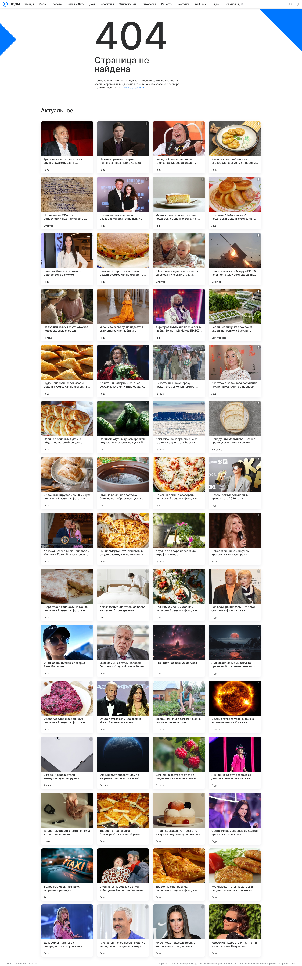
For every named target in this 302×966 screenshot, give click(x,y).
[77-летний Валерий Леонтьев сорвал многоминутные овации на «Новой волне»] (123, 371)
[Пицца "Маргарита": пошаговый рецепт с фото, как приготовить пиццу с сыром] (123, 539)
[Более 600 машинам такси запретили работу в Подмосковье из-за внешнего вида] (67, 874)
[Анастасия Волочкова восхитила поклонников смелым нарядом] (235, 371)
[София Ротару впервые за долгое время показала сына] (235, 819)
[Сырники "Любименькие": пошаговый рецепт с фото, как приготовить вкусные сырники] (235, 203)
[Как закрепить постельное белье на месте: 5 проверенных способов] (123, 595)
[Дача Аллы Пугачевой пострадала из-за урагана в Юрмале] (67, 930)
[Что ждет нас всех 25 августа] (179, 651)
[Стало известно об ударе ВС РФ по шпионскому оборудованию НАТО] (235, 259)
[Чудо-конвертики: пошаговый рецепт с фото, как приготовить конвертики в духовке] (67, 371)
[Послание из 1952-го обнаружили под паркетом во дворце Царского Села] (67, 203)
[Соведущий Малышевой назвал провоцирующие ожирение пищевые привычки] (235, 427)
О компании (20, 963)
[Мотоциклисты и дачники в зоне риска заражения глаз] (179, 707)
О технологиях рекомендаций (186, 963)
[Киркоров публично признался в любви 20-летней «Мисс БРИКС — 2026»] (179, 315)
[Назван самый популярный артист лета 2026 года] (235, 483)
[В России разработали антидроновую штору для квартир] (67, 763)
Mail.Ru (7, 963)
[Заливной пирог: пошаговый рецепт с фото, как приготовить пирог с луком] (123, 259)
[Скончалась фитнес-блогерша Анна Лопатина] (67, 651)
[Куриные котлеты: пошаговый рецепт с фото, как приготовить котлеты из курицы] (235, 874)
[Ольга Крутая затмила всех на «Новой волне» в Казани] (123, 707)
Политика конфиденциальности (220, 963)
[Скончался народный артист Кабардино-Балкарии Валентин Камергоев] (123, 874)
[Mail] (5, 4)
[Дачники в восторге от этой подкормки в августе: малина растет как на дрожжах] (179, 763)
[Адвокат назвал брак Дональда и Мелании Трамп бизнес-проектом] (67, 539)
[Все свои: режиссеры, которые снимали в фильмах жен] (235, 595)
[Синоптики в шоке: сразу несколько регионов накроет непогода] (179, 371)
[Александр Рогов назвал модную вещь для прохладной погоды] (123, 930)
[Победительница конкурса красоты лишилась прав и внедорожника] (235, 539)
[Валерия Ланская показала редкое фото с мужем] (67, 259)
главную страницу (132, 87)
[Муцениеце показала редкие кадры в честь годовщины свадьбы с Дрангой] (179, 930)
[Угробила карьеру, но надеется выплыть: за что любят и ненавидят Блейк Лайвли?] (123, 315)
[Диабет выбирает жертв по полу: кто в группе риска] (67, 819)
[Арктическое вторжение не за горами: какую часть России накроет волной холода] (179, 427)
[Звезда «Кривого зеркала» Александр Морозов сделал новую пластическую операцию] (179, 147)
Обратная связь (287, 963)
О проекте (163, 963)
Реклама (32, 963)
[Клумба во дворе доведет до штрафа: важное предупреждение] (179, 539)
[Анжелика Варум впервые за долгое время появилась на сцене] (235, 763)
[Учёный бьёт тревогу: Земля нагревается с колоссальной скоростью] (123, 763)
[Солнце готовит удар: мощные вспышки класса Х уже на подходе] (235, 707)
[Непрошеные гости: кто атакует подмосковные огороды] (67, 315)
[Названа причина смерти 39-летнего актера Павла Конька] (123, 147)
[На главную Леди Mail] (14, 4)
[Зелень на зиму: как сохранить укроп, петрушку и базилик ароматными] (235, 315)
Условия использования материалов (258, 963)
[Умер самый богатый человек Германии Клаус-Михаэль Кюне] (123, 651)
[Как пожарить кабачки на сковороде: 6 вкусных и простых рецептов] (235, 147)
